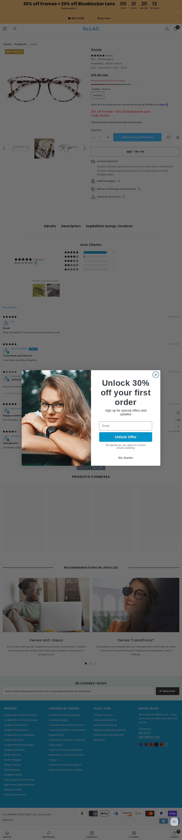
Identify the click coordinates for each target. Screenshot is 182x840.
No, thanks (125, 457)
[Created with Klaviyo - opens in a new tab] (91, 468)
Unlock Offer (125, 437)
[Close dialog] (156, 375)
